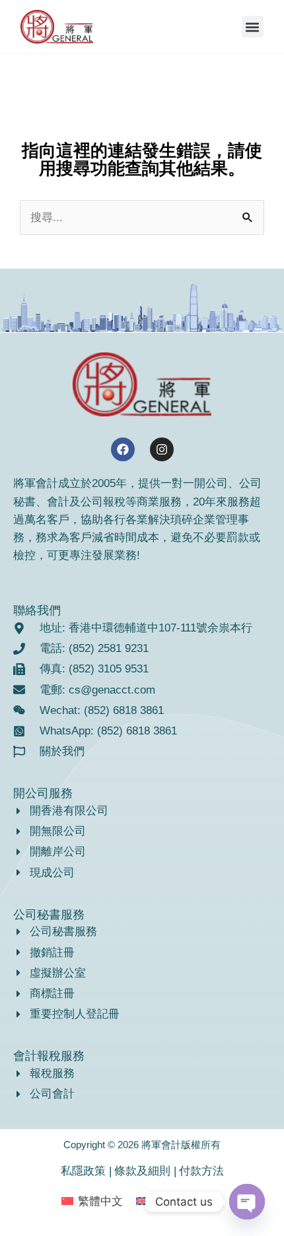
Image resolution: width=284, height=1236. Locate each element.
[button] (253, 27)
